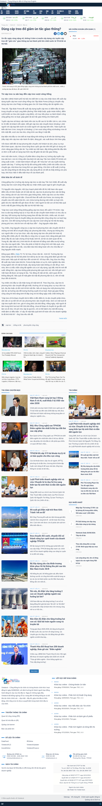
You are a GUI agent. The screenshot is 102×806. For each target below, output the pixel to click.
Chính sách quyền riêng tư (90, 797)
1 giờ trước (44, 395)
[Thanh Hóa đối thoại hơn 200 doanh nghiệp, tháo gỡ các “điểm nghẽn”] (14, 654)
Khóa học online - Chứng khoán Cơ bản (70, 685)
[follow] (2, 804)
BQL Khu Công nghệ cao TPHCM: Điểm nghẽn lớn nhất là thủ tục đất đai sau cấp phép (48, 428)
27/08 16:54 (78, 566)
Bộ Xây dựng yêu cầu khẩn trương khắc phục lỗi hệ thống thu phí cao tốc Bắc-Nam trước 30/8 (48, 566)
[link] (3, 8)
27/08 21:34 (78, 527)
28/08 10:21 (45, 507)
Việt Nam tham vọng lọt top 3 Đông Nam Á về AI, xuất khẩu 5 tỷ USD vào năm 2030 (47, 400)
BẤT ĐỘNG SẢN (26, 12)
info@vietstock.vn (51, 758)
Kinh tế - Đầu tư (73, 421)
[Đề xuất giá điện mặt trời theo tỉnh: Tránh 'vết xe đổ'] (14, 517)
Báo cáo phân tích (7, 729)
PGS (17, 254)
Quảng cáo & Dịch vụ (92, 800)
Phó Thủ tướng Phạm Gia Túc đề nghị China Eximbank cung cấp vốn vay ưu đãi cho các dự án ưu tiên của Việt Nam (90, 488)
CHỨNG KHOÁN (8, 12)
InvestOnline (5, 748)
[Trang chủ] (10, 680)
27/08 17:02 (78, 515)
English (33, 1)
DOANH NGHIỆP (17, 12)
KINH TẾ (47, 12)
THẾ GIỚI (52, 12)
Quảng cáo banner (8, 724)
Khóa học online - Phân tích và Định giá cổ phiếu (73, 716)
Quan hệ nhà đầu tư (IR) (10, 720)
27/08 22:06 (45, 644)
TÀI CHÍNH (34, 12)
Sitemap (67, 797)
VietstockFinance (33, 748)
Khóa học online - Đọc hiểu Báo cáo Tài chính (72, 706)
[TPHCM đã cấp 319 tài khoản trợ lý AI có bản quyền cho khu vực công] (14, 460)
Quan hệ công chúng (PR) (10, 716)
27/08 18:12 (78, 538)
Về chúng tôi (75, 797)
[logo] (10, 4)
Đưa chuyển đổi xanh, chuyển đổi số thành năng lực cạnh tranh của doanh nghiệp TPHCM (47, 538)
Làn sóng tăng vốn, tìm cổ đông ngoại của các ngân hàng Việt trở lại (87, 560)
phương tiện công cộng (31, 325)
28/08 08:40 (45, 588)
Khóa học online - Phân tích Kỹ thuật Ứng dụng (73, 695)
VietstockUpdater (33, 745)
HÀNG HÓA (40, 12)
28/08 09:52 (45, 533)
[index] (4, 18)
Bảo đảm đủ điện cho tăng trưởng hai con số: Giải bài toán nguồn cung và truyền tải (47, 621)
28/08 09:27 (45, 561)
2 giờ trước (44, 450)
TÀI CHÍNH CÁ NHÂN (60, 12)
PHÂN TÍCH (69, 12)
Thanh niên (63, 318)
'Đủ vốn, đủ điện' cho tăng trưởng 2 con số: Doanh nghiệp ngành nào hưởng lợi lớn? (46, 594)
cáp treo (8, 325)
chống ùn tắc (17, 325)
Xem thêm (34, 671)
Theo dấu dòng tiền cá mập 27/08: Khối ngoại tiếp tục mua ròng (87, 546)
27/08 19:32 (78, 552)
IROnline (30, 741)
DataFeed (5, 741)
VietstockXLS (6, 745)
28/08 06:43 (45, 616)
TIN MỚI (2, 12)
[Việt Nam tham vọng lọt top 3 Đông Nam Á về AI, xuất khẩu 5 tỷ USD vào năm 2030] (14, 405)
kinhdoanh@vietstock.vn (14, 758)
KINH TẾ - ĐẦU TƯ (35, 395)
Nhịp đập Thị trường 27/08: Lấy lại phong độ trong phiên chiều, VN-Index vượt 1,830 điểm (87, 510)
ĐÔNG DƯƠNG (77, 12)
